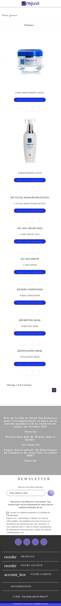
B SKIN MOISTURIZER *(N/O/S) (29, 93)
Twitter (27, 542)
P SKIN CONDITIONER (30, 296)
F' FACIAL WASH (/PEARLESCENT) (30, 204)
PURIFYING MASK (29, 326)
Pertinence (40, 25)
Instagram (44, 542)
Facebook (18, 542)
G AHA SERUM (29, 265)
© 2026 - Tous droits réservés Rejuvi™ (30, 596)
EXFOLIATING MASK (30, 357)
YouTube (35, 542)
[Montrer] (30, 108)
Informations (21, 586)
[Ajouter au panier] (23, 108)
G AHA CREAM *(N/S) (30, 234)
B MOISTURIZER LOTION (30, 173)
